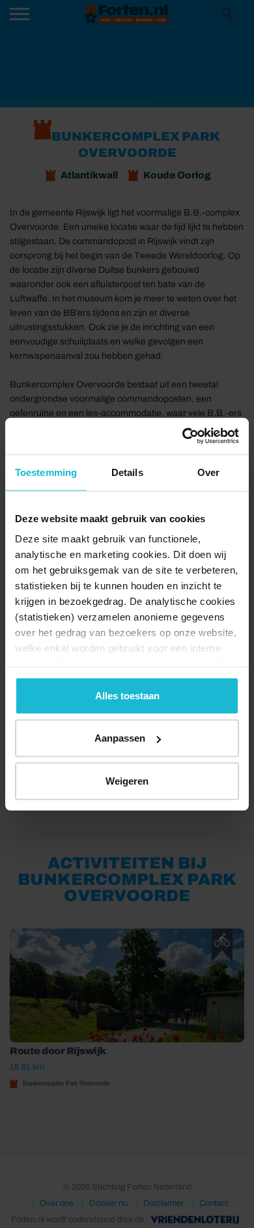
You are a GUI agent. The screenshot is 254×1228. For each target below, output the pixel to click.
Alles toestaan (127, 695)
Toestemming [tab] (46, 471)
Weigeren (127, 780)
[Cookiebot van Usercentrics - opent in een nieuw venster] (182, 436)
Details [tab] (127, 471)
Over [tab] (208, 471)
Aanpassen (119, 738)
